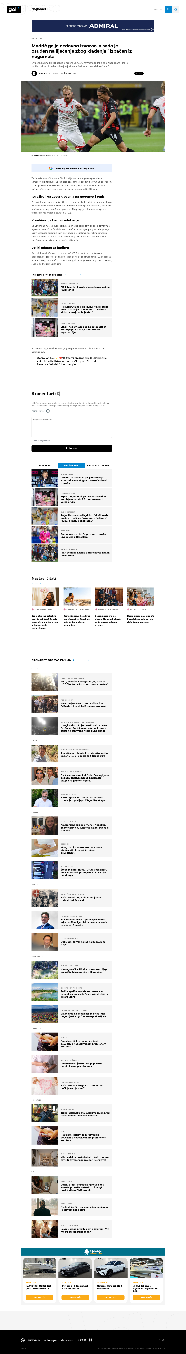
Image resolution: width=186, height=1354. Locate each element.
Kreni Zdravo (90, 1340)
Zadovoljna (50, 1340)
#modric (83, 358)
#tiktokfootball (46, 361)
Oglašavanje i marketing (120, 1348)
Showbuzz (67, 1340)
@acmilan (43, 358)
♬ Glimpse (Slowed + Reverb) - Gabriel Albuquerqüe (67, 363)
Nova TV (23, 1340)
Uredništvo (107, 1348)
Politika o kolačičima (158, 1348)
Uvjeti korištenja (133, 1348)
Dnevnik (34, 1340)
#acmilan (72, 358)
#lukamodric (98, 358)
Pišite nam (100, 1348)
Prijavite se (71, 448)
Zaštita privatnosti (145, 1348)
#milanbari (63, 361)
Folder (81, 1340)
